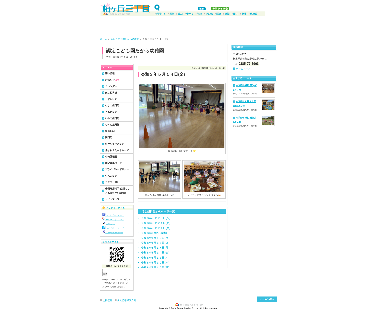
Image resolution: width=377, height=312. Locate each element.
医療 (218, 13)
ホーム (103, 39)
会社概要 (107, 300)
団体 (235, 13)
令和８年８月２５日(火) (155, 218)
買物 (171, 13)
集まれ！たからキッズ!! (117, 150)
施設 (227, 13)
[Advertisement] (188, 25)
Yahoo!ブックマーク (114, 220)
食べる (189, 13)
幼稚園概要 (111, 156)
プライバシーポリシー (117, 169)
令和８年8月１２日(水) (155, 262)
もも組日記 (111, 111)
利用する (161, 13)
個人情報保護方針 (126, 300)
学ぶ (199, 13)
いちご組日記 (112, 118)
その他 (209, 13)
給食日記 (110, 131)
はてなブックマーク (114, 215)
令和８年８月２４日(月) (155, 222)
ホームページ (243, 69)
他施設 (253, 13)
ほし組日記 (111, 92)
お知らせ (112, 79)
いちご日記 (111, 175)
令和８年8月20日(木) (154, 232)
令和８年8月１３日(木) (155, 257)
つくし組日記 (112, 124)
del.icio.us (110, 224)
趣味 (244, 13)
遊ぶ (180, 13)
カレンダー (111, 86)
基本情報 (110, 73)
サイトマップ (112, 199)
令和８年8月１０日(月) (155, 267)
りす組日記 (111, 99)
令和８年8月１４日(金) (155, 252)
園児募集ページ (113, 163)
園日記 (108, 137)
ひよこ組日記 (112, 105)
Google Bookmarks (114, 233)
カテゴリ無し (112, 182)
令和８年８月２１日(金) (155, 228)
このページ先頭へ (267, 299)
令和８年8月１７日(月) (155, 247)
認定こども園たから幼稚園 (125, 39)
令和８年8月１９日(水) (155, 237)
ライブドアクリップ (114, 228)
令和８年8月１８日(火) (155, 242)
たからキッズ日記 (114, 143)
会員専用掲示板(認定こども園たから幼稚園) (117, 190)
